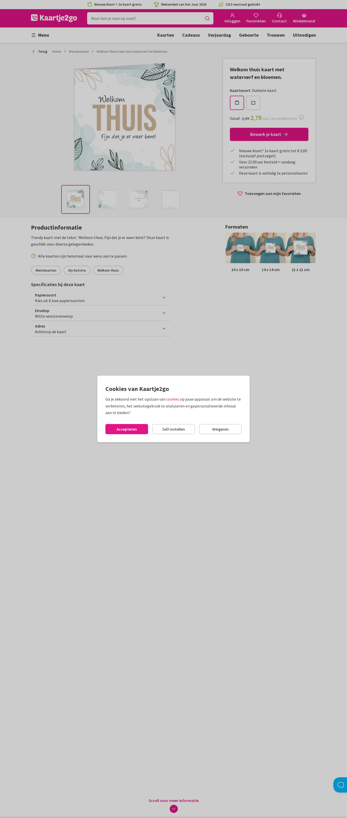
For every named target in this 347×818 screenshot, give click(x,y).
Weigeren (220, 429)
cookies (172, 399)
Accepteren (127, 429)
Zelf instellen (173, 429)
